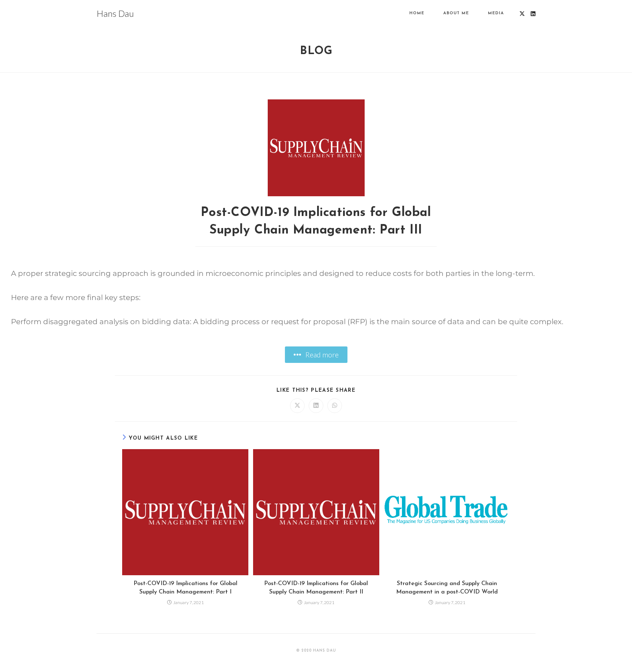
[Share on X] (297, 405)
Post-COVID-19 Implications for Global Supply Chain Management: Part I (185, 588)
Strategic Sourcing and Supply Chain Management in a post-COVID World (447, 588)
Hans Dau (115, 13)
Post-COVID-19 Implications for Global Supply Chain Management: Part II (316, 588)
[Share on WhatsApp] (334, 405)
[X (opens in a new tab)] (522, 13)
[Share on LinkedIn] (316, 405)
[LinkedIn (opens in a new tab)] (533, 13)
